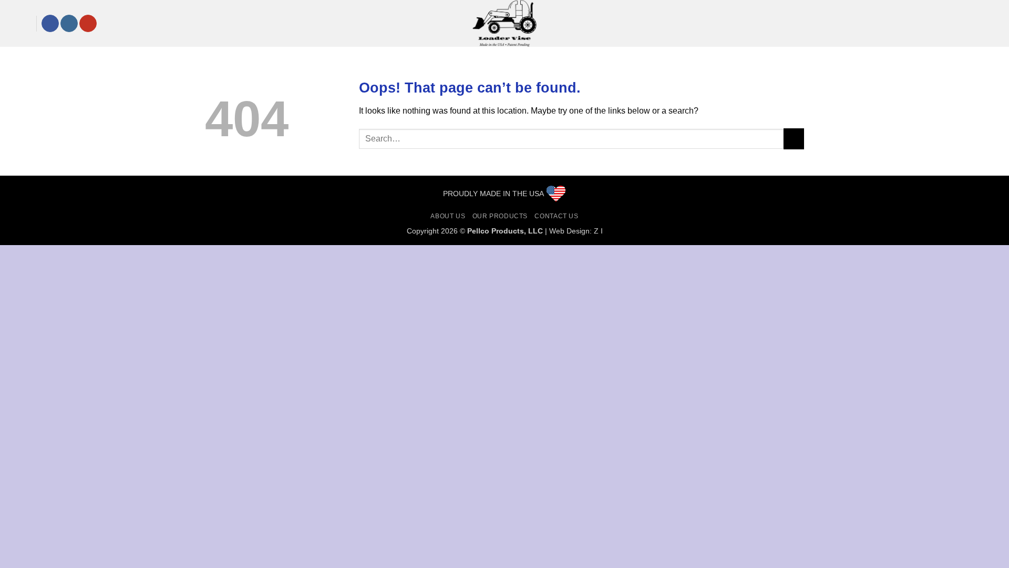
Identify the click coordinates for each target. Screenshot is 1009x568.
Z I (598, 231)
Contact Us (556, 216)
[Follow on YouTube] (88, 24)
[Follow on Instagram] (69, 24)
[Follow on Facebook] (50, 24)
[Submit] (794, 138)
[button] (16, 23)
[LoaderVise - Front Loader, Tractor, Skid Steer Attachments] (504, 23)
